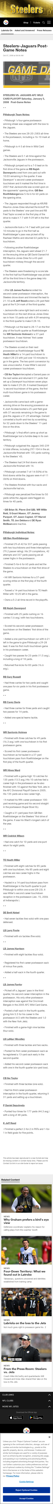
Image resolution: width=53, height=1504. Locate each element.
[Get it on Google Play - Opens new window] (36, 1419)
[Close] (49, 1437)
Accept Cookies (26, 1498)
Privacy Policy (12, 1476)
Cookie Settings (26, 1481)
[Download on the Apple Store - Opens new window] (15, 1417)
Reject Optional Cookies (27, 1490)
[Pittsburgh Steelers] (26, 1431)
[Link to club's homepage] (5, 21)
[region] (26, 1468)
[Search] (43, 22)
